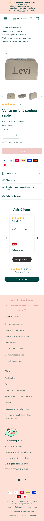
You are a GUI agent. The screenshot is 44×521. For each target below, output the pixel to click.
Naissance (16, 27)
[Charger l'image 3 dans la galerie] (33, 96)
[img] (18, 218)
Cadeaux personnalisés (13, 34)
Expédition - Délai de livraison (19, 396)
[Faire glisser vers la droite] (41, 96)
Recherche (10, 378)
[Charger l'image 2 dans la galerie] (22, 96)
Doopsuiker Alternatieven (17, 336)
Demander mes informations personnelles (18, 416)
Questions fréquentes (15, 390)
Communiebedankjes (14, 355)
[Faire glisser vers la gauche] (2, 96)
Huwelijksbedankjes (14, 361)
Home (5, 27)
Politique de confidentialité (23, 511)
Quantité (6, 130)
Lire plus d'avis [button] (22, 259)
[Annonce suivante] (39, 7)
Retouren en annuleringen (17, 409)
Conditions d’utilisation (17, 515)
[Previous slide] (6, 238)
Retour (8, 402)
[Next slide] (37, 238)
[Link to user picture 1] (14, 244)
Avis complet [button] (18, 250)
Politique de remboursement (26, 507)
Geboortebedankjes (14, 324)
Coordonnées (34, 515)
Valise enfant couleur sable (15, 41)
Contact (8, 384)
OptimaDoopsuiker (21, 501)
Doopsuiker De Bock (14, 330)
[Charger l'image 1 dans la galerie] (11, 96)
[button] (6, 19)
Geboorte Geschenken (12, 31)
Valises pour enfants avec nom (16, 38)
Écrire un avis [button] (22, 279)
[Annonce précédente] (4, 7)
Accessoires (10, 342)
